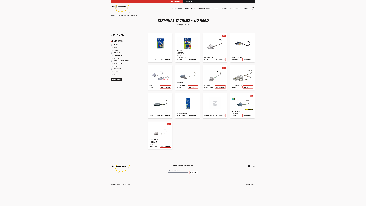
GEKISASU (117, 53)
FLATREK (116, 50)
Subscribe (193, 172)
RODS (180, 9)
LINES (193, 9)
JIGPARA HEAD (118, 63)
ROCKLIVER (117, 69)
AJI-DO (116, 45)
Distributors (175, 1)
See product (165, 59)
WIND (115, 74)
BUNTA (116, 47)
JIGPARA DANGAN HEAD (121, 61)
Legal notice (250, 184)
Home (174, 9)
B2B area (189, 1)
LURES (187, 9)
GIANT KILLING (118, 55)
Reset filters (116, 80)
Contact (245, 9)
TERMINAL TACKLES (205, 9)
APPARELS (224, 9)
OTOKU (116, 66)
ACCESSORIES (235, 9)
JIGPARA (116, 58)
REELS (216, 9)
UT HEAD (117, 71)
